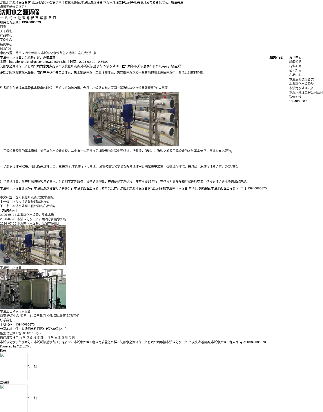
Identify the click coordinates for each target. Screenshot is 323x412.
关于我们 (6, 31)
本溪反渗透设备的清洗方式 (30, 201)
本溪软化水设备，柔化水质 (27, 214)
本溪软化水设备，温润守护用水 (30, 223)
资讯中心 (26, 315)
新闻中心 (6, 44)
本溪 (57, 337)
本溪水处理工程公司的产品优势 (33, 205)
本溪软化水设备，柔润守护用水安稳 (33, 219)
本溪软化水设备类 (301, 83)
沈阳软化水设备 (26, 197)
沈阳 (22, 337)
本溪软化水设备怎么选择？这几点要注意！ (70, 52)
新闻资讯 (295, 61)
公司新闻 (295, 70)
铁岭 (29, 337)
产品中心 (6, 35)
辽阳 (50, 337)
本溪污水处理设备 (301, 88)
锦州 (65, 337)
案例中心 (6, 39)
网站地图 (60, 315)
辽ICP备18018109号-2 (25, 333)
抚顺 (36, 337)
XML (50, 315)
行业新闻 (31, 52)
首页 (3, 26)
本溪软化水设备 (69, 2)
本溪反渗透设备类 (301, 79)
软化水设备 (45, 197)
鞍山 (43, 337)
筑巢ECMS (23, 346)
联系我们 (6, 48)
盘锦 (72, 337)
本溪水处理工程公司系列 (306, 92)
